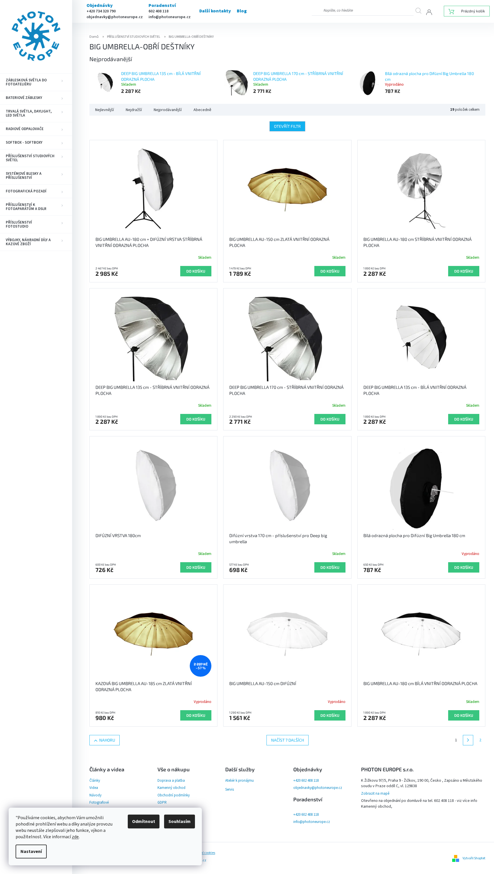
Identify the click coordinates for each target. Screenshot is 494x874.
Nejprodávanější (168, 110)
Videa (93, 787)
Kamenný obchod (171, 787)
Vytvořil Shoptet (474, 858)
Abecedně (202, 110)
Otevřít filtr (287, 126)
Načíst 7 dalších (287, 740)
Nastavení (31, 851)
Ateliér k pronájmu (239, 780)
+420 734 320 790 (101, 11)
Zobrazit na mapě (375, 793)
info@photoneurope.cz (170, 17)
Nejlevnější (104, 110)
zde (75, 837)
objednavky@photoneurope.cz (115, 17)
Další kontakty (215, 11)
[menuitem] (36, 82)
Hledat (421, 10)
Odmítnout (143, 821)
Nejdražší (134, 110)
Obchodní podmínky (173, 795)
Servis (229, 789)
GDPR (162, 802)
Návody (95, 795)
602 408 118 (158, 11)
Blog (242, 11)
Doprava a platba (171, 780)
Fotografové (99, 802)
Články (94, 780)
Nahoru (107, 740)
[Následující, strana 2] (468, 740)
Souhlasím (179, 821)
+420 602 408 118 (306, 780)
